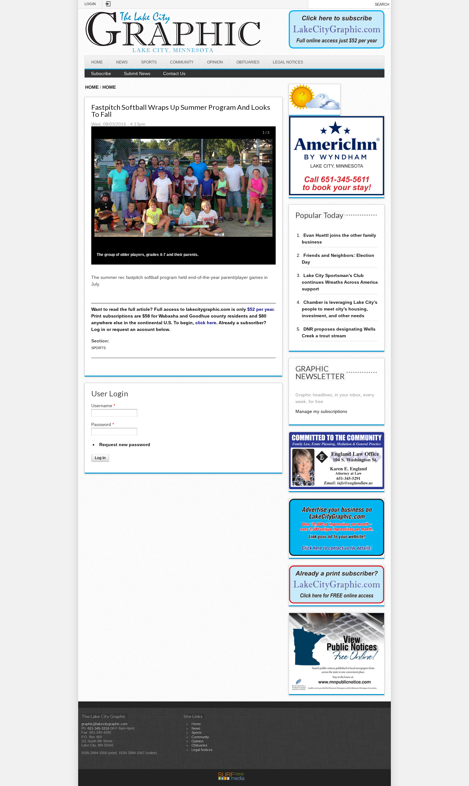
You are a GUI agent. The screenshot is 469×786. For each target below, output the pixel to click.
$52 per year (260, 309)
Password (102, 424)
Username (103, 405)
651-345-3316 (98, 728)
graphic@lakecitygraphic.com (104, 724)
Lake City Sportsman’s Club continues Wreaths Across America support (340, 282)
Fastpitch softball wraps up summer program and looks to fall (180, 110)
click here (205, 322)
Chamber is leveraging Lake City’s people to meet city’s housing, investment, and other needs (339, 309)
